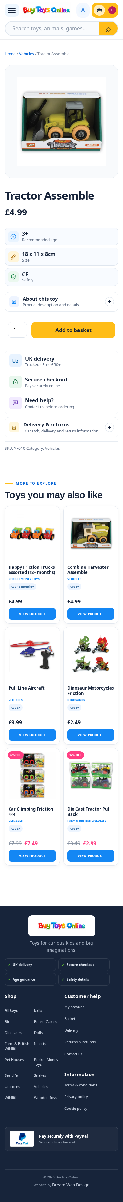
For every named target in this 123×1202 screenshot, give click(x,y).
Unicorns (12, 1086)
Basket (69, 1018)
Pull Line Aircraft (27, 688)
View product (32, 614)
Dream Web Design (71, 1185)
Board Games (45, 1021)
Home (10, 54)
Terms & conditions (80, 1084)
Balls (38, 1010)
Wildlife (11, 1097)
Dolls (38, 1032)
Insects (40, 1043)
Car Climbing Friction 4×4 (31, 811)
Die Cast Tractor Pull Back (89, 811)
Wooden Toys (45, 1097)
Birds (9, 1021)
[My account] (83, 10)
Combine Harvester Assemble (88, 570)
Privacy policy (76, 1096)
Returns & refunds (80, 1042)
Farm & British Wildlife (17, 1046)
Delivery (71, 1030)
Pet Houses (14, 1059)
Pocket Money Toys (46, 1062)
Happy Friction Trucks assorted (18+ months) (32, 570)
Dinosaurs (13, 1032)
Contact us (73, 1053)
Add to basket (73, 330)
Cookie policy (75, 1108)
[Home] (61, 925)
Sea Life (11, 1075)
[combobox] (52, 28)
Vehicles (26, 54)
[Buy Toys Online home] (48, 10)
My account (74, 1006)
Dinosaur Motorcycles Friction (90, 691)
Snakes (40, 1075)
